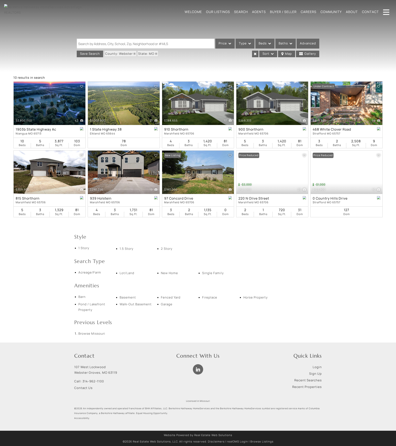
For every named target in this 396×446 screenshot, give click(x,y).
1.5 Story (126, 248)
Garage (166, 304)
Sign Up (315, 373)
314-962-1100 (93, 381)
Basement (128, 297)
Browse (91, 333)
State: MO (146, 53)
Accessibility (82, 418)
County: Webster (119, 53)
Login (317, 367)
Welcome (193, 12)
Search (241, 12)
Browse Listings (261, 441)
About (352, 12)
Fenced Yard (170, 297)
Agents (259, 12)
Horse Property (255, 297)
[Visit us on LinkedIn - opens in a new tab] (198, 369)
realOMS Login (237, 441)
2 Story (166, 248)
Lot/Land (127, 273)
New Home (169, 273)
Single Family (213, 273)
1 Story (83, 248)
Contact (370, 12)
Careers (308, 12)
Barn (82, 297)
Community (331, 12)
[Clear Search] (255, 54)
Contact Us (83, 388)
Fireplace (209, 297)
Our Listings (218, 12)
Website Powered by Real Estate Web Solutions (198, 435)
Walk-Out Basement (136, 304)
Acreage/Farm (89, 272)
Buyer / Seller (283, 12)
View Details (49, 103)
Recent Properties (307, 387)
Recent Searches (308, 380)
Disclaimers (216, 441)
